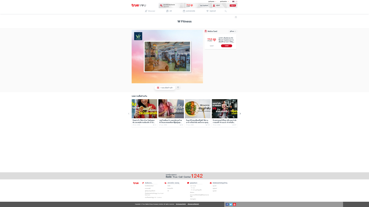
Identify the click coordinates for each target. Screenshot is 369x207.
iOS (155, 197)
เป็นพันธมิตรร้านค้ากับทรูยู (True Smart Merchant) (154, 194)
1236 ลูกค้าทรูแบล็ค (197, 190)
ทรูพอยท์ (215, 188)
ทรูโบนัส (214, 191)
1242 (193, 188)
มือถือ (168, 186)
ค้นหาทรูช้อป (193, 199)
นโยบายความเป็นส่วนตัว (193, 204)
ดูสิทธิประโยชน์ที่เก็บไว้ (150, 191)
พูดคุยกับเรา (193, 183)
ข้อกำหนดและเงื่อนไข (181, 204)
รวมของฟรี (147, 188)
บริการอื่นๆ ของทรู (173, 183)
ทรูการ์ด (214, 186)
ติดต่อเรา (192, 192)
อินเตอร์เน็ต (170, 188)
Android (159, 197)
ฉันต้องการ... (149, 183)
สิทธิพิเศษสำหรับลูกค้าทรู (220, 183)
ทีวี (168, 191)
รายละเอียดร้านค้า (166, 87)
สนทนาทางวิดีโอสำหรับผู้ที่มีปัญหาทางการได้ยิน (199, 195)
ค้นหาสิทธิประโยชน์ (149, 186)
